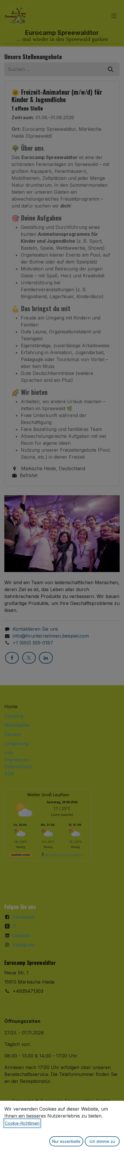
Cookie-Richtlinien (22, 1123)
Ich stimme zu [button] (102, 1141)
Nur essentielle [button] (66, 1141)
